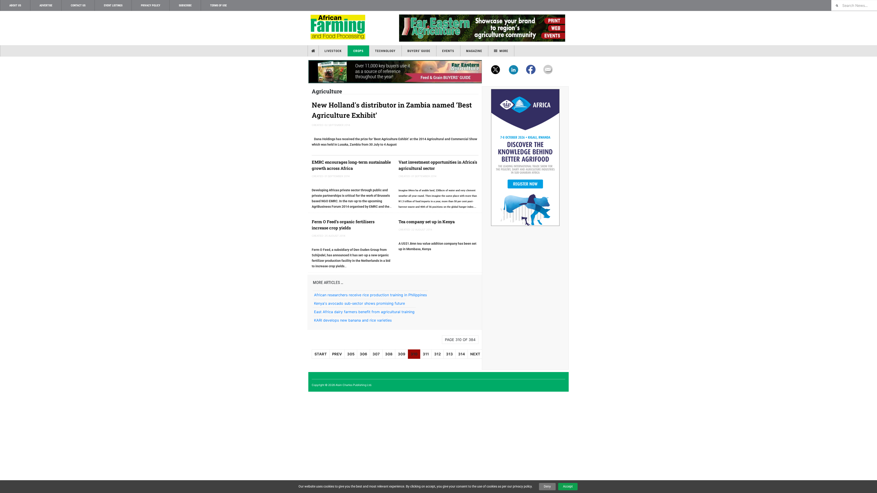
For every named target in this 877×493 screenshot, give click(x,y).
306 (363, 354)
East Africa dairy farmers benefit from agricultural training (364, 311)
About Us (15, 5)
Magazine (474, 51)
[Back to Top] (3, 395)
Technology (385, 51)
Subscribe (185, 5)
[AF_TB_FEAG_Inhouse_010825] (482, 28)
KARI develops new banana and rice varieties (353, 320)
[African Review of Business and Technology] (338, 27)
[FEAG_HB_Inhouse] (395, 71)
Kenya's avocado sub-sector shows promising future (359, 303)
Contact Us (78, 5)
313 (449, 354)
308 (389, 354)
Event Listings (113, 5)
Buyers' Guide (418, 51)
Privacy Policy (150, 5)
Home (314, 50)
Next (475, 354)
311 (426, 354)
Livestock (333, 51)
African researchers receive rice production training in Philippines (370, 295)
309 (401, 354)
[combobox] (854, 5)
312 (437, 354)
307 (376, 354)
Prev (337, 354)
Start (320, 354)
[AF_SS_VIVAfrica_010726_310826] (525, 157)
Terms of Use (218, 5)
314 (461, 354)
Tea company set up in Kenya (427, 221)
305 (350, 354)
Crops (358, 51)
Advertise (46, 5)
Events (448, 51)
